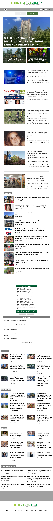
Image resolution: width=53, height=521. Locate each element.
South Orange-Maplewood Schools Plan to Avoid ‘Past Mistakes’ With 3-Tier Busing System (44, 396)
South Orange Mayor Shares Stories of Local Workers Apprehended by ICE (17, 367)
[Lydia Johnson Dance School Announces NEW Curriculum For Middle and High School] (4, 417)
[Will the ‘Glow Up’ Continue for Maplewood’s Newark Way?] (9, 215)
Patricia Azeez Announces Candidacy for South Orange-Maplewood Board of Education (17, 434)
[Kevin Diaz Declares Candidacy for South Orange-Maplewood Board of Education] (31, 433)
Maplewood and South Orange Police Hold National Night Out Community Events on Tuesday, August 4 (43, 380)
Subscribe (7, 510)
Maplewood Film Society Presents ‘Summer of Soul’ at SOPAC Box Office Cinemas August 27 (38, 59)
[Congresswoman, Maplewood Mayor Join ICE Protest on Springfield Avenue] (31, 356)
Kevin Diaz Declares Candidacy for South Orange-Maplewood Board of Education (43, 434)
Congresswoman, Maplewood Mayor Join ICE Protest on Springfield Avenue (44, 357)
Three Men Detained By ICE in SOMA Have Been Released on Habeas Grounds (17, 357)
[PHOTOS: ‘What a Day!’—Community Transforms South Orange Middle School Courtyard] (31, 405)
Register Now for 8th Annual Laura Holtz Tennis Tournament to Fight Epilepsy (37, 134)
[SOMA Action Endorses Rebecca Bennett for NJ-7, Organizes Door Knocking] (31, 454)
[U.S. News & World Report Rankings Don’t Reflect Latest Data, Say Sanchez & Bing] (26, 32)
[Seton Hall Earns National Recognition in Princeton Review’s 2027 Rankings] (14, 158)
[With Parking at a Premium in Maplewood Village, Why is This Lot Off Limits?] (9, 247)
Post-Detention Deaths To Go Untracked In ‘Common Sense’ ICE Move (39, 485)
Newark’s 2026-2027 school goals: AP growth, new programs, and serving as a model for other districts (39, 478)
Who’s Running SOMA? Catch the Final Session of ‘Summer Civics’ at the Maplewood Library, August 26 (37, 92)
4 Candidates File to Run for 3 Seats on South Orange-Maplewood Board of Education (17, 444)
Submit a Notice (28, 342)
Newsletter (33, 510)
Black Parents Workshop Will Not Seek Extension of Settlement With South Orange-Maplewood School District (17, 407)
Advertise (14, 510)
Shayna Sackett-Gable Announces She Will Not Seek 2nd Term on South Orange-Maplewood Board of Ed (17, 456)
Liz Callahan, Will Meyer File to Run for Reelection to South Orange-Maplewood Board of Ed (44, 444)
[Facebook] (43, 10)
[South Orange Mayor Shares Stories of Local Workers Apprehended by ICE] (4, 366)
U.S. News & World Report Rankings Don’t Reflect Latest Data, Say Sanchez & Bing (23, 41)
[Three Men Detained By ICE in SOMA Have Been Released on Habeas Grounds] (4, 356)
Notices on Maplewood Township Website (15, 320)
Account (46, 510)
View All (22, 342)
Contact (40, 510)
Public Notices (21, 510)
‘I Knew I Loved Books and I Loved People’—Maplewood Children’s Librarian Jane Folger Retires (36, 176)
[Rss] (46, 10)
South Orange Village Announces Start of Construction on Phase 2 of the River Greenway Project (14, 59)
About (27, 510)
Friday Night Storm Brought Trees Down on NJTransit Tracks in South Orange (17, 379)
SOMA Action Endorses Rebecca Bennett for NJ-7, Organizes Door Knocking (44, 454)
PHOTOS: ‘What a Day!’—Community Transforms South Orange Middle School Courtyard (44, 406)
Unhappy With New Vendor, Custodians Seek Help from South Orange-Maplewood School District (44, 419)
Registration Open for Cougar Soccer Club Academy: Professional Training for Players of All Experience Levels (38, 112)
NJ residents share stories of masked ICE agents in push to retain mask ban (39, 471)
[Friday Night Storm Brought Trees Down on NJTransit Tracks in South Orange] (4, 378)
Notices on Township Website (11, 329)
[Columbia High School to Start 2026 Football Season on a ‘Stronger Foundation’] (9, 262)
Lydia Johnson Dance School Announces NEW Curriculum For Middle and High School (17, 418)
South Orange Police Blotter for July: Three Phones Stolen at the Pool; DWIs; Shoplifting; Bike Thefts (37, 72)
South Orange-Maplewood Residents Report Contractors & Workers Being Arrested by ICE (44, 368)
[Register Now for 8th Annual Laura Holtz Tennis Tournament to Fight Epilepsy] (14, 138)
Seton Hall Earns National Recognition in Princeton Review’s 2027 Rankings (37, 153)
